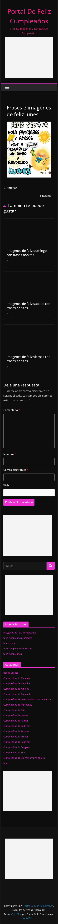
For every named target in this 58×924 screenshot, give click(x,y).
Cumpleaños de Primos (15, 736)
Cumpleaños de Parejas (16, 731)
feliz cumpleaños (12, 653)
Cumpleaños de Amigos (16, 688)
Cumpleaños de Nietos (15, 715)
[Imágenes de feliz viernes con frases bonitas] (28, 327)
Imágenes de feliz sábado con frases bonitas (29, 305)
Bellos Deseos (10, 672)
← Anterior (10, 188)
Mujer (6, 763)
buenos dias (10, 643)
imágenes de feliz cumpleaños (19, 632)
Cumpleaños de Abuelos (16, 678)
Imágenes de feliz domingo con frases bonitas (27, 252)
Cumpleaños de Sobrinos (16, 741)
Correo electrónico (15, 470)
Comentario (11, 410)
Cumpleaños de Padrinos (16, 725)
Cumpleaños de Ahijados (16, 683)
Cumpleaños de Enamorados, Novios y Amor (27, 699)
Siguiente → (47, 195)
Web (6, 485)
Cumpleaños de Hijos (14, 710)
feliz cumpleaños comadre (17, 637)
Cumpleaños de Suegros (16, 747)
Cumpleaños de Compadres (18, 694)
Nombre (9, 454)
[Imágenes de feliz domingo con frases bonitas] (28, 221)
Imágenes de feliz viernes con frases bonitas (28, 359)
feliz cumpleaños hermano (17, 648)
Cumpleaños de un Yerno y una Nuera (24, 757)
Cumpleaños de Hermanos (17, 704)
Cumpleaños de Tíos (14, 752)
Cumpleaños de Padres (15, 720)
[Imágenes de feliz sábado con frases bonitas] (28, 274)
